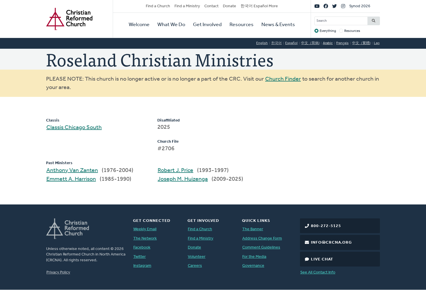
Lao (377, 43)
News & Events (278, 25)
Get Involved (207, 25)
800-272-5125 (326, 226)
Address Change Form (262, 238)
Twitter (139, 257)
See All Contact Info (317, 272)
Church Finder (283, 79)
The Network (145, 238)
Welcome (139, 25)
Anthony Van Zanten (72, 170)
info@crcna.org (331, 242)
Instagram (142, 266)
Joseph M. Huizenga (183, 179)
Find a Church (158, 6)
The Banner (252, 229)
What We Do (171, 25)
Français (342, 43)
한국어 (276, 43)
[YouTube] (317, 6)
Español (291, 43)
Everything (328, 31)
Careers (195, 266)
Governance (253, 266)
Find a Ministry (187, 6)
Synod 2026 (359, 6)
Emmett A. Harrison (71, 179)
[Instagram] (343, 6)
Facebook (141, 247)
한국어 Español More (259, 6)
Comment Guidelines (261, 247)
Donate (229, 6)
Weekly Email (144, 229)
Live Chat (322, 259)
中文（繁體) (361, 43)
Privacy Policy (58, 272)
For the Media (254, 257)
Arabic (328, 43)
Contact (211, 6)
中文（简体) (310, 43)
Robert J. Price (175, 170)
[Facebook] (325, 6)
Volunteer (196, 257)
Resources (242, 25)
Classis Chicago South (74, 127)
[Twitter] (334, 6)
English (262, 43)
